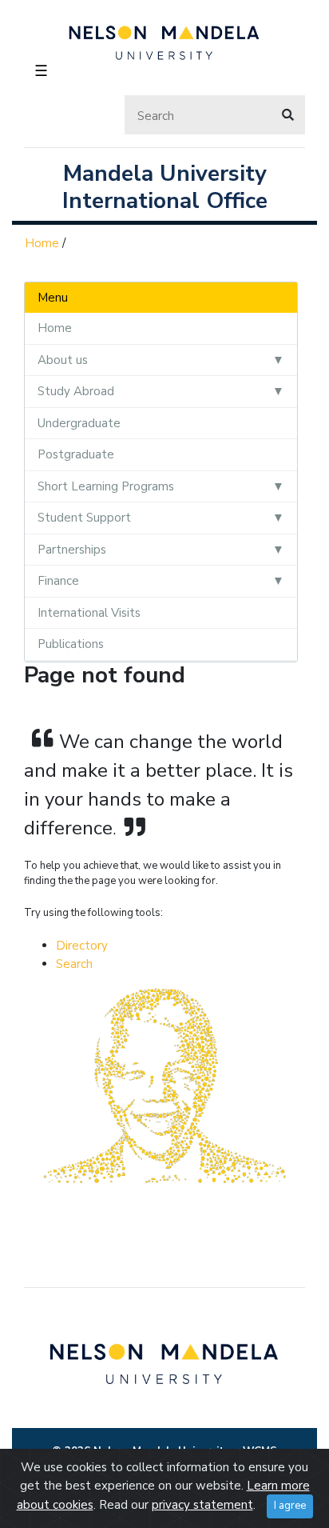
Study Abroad (76, 391)
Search (74, 964)
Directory (82, 946)
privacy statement (202, 1505)
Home (42, 243)
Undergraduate (79, 423)
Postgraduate (76, 454)
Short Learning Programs (106, 486)
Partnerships (72, 550)
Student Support (84, 518)
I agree (290, 1505)
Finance (58, 581)
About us (63, 360)
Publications (71, 644)
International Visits (89, 613)
